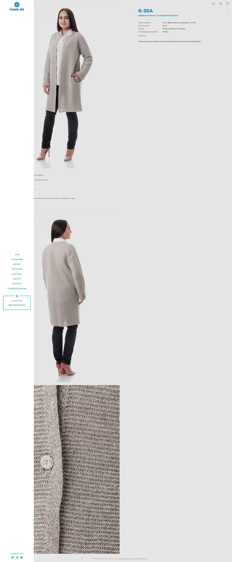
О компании (17, 259)
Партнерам (17, 269)
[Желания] (228, 3)
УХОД (17, 255)
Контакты (16, 284)
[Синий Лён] (17, 6)
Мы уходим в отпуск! (17, 305)
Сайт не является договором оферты (132, 558)
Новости (17, 279)
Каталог (17, 264)
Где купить (17, 274)
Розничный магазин (16, 289)
